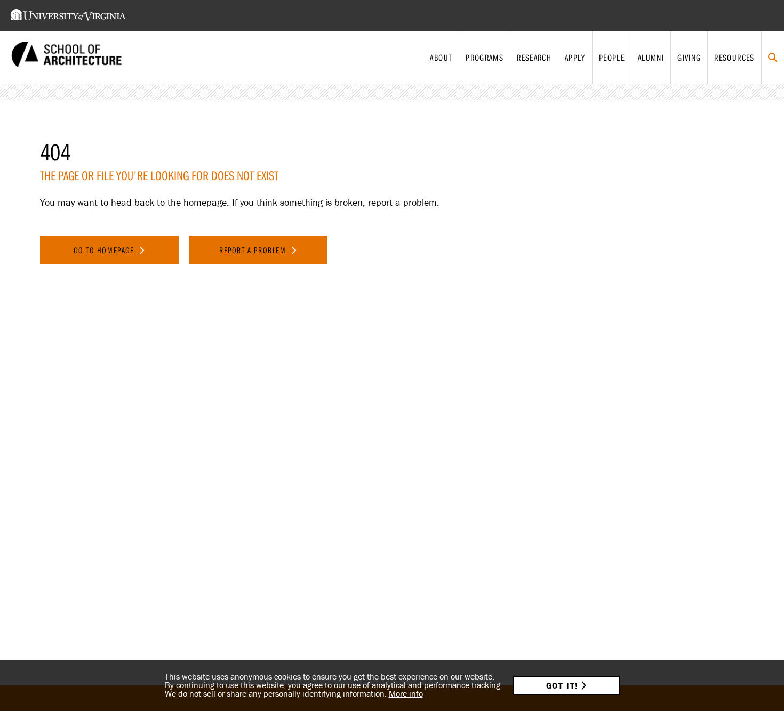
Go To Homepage (105, 250)
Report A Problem (254, 250)
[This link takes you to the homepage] (67, 58)
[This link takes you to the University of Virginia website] (68, 15)
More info (406, 693)
